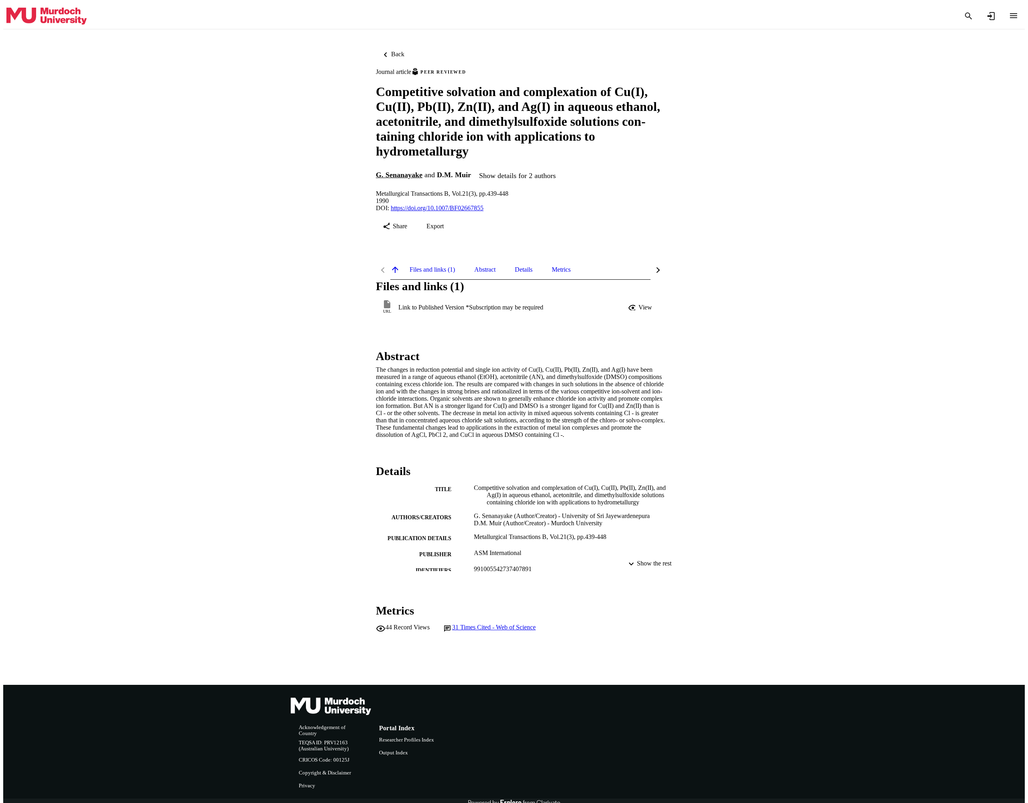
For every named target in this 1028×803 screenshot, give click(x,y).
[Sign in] (991, 16)
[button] (641, 307)
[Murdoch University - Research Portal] (46, 16)
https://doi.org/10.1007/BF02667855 (437, 208)
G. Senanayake (399, 175)
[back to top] (395, 269)
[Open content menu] (1014, 16)
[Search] (969, 16)
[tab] (432, 269)
